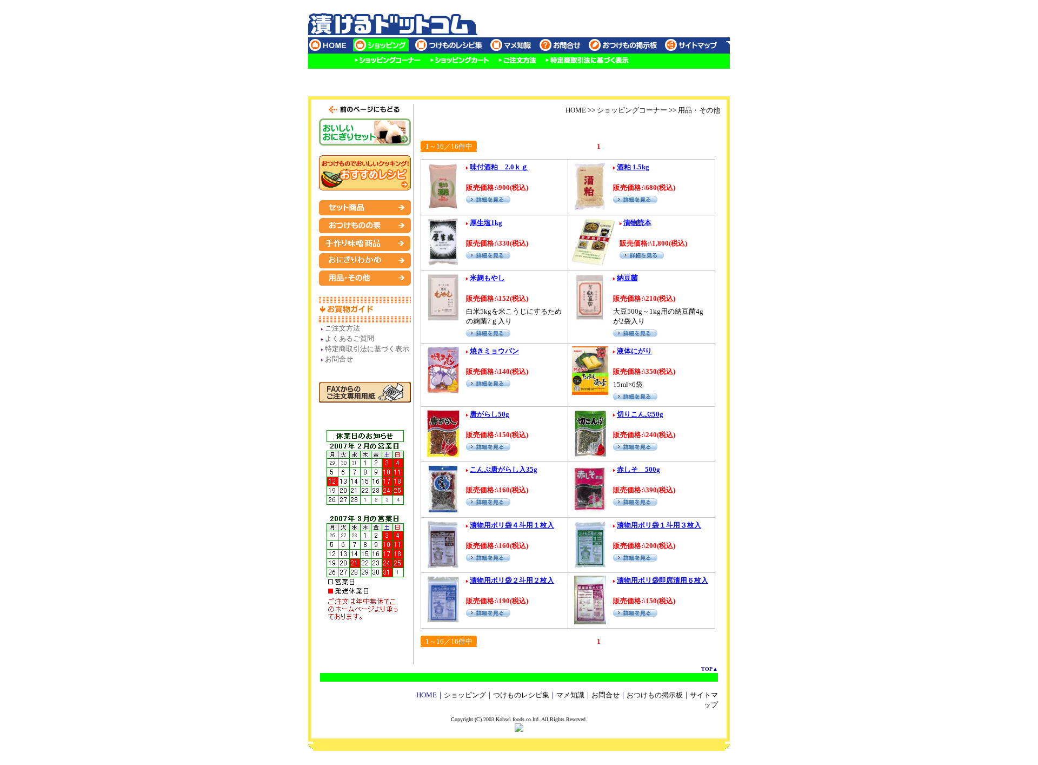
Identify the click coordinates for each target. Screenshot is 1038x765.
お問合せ (605, 695)
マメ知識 (570, 695)
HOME (575, 110)
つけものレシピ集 (521, 695)
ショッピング (465, 695)
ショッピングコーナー (632, 110)
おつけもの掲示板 (655, 695)
